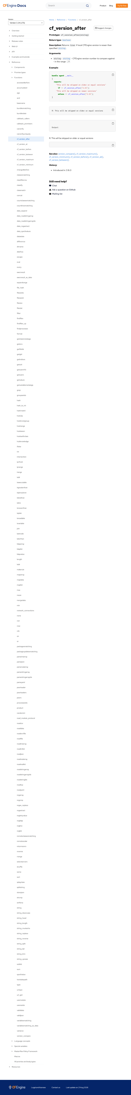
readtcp (20, 785)
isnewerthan (22, 508)
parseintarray (22, 657)
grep (19, 390)
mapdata (20, 580)
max (18, 590)
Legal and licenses (38, 1087)
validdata (20, 1010)
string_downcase (23, 913)
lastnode (20, 534)
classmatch (21, 190)
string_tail (20, 949)
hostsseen (21, 431)
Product (103, 5)
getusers (20, 375)
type (18, 985)
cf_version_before (24, 149)
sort (18, 877)
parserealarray (22, 667)
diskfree (20, 252)
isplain (19, 513)
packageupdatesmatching (27, 651)
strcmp (19, 897)
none (19, 616)
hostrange (21, 426)
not (18, 621)
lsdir (18, 564)
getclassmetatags (24, 339)
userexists (21, 1005)
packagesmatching (24, 646)
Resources (16, 1067)
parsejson (20, 662)
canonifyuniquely (23, 134)
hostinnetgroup (23, 421)
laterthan (20, 539)
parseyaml (21, 682)
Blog (111, 5)
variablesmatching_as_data (27, 1026)
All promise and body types (25, 1061)
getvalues (21, 380)
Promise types (20, 72)
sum (18, 969)
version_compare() (66, 153)
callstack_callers (23, 118)
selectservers (22, 862)
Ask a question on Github (64, 189)
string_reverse (22, 938)
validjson (20, 1015)
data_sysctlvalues (24, 231)
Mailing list (57, 193)
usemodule (21, 1000)
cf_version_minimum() (59, 157)
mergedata (21, 600)
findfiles (20, 318)
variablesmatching (24, 1020)
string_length (22, 923)
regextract (21, 810)
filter (19, 313)
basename (21, 103)
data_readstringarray (25, 216)
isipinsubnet (21, 493)
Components (19, 67)
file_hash (20, 287)
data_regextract (23, 226)
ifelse (19, 446)
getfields (20, 349)
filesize (19, 303)
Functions (18, 77)
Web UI (14, 46)
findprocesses (22, 329)
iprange (20, 467)
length (19, 559)
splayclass (21, 882)
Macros (17, 1056)
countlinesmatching (24, 205)
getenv (20, 344)
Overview (15, 30)
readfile (20, 739)
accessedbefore (23, 82)
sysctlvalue (21, 974)
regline (19, 826)
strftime (20, 903)
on (18, 636)
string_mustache (23, 928)
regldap (20, 821)
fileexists (20, 293)
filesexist (20, 298)
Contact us (56, 1087)
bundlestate (21, 113)
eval (18, 262)
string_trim (21, 954)
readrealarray (22, 759)
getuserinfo (21, 370)
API (13, 51)
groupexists (21, 395)
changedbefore (23, 170)
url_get (20, 995)
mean (19, 595)
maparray (20, 575)
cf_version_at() (96, 157)
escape (20, 257)
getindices (21, 359)
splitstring (21, 887)
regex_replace (22, 805)
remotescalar (22, 841)
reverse (20, 851)
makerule (20, 569)
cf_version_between (25, 154)
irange (19, 472)
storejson (20, 892)
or (18, 641)
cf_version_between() (59, 160)
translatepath (22, 979)
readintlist (21, 749)
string (19, 908)
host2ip (20, 416)
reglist (19, 831)
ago (18, 93)
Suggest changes (104, 28)
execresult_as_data (24, 277)
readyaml (20, 790)
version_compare (24, 1036)
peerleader (21, 687)
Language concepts (22, 1041)
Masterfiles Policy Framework (25, 1051)
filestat (19, 308)
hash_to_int (21, 405)
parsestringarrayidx (24, 677)
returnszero (21, 846)
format (19, 334)
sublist (19, 964)
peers (19, 698)
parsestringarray (23, 672)
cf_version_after (23, 139)
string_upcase (22, 959)
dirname (20, 246)
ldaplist (19, 549)
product (20, 708)
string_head (21, 918)
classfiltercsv (22, 180)
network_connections (25, 610)
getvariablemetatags (25, 385)
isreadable (21, 518)
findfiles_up (21, 323)
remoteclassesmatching (26, 836)
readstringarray (23, 769)
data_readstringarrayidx (26, 221)
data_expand (22, 211)
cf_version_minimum (25, 164)
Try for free (121, 5)
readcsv (20, 723)
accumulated (22, 88)
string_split (21, 944)
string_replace (22, 933)
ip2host (20, 462)
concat (19, 195)
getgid (19, 354)
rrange (19, 856)
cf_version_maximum (25, 159)
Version (10, 19)
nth (18, 631)
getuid (19, 364)
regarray (20, 795)
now (18, 626)
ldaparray (20, 544)
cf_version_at (22, 144)
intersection (21, 457)
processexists (22, 703)
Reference (16, 62)
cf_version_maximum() (86, 153)
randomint (21, 713)
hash (19, 400)
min (18, 605)
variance (20, 1031)
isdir (18, 477)
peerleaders (21, 692)
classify (20, 185)
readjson (20, 754)
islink (19, 503)
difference (21, 241)
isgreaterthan (22, 487)
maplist (20, 585)
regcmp (20, 800)
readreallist (21, 764)
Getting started (18, 36)
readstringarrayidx (24, 774)
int (18, 452)
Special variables (20, 1046)
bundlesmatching (24, 108)
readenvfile (21, 733)
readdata (20, 728)
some (19, 872)
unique (19, 990)
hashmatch (21, 411)
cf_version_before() (80, 157)
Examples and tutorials (21, 57)
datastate (20, 236)
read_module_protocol (26, 718)
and (18, 98)
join (18, 528)
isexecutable (22, 482)
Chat (54, 185)
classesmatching (23, 175)
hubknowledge (23, 441)
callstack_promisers (24, 123)
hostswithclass (22, 436)
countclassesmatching (25, 200)
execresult (21, 272)
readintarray (21, 744)
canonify (20, 129)
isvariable (20, 523)
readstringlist (22, 780)
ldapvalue (20, 554)
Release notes (17, 41)
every (19, 267)
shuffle (19, 867)
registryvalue (22, 815)
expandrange (22, 282)
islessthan (21, 498)
